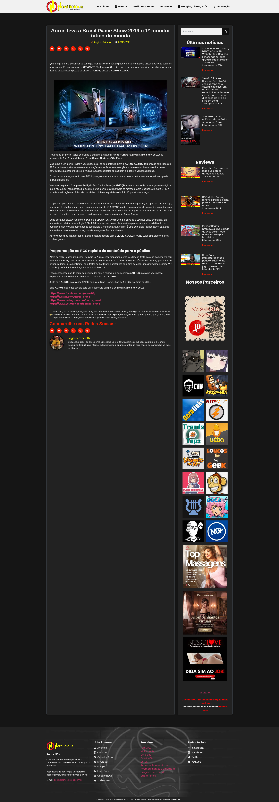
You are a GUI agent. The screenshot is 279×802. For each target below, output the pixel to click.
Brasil (124, 311)
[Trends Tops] (193, 434)
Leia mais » (207, 70)
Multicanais (147, 751)
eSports (115, 314)
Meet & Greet (71, 317)
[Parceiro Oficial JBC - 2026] (205, 318)
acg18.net (205, 692)
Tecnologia (222, 6)
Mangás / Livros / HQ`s (194, 6)
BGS (80, 311)
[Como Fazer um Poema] (193, 507)
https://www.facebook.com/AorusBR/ (72, 293)
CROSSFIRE (100, 314)
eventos (132, 314)
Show (107, 317)
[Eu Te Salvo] (217, 410)
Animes (104, 6)
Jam (167, 314)
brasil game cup (136, 311)
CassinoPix (147, 758)
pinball (100, 317)
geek (155, 314)
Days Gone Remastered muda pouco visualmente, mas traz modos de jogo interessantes (213, 260)
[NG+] (217, 531)
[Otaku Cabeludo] (193, 531)
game (141, 314)
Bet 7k (144, 761)
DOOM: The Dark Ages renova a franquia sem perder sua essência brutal (215, 201)
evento (123, 314)
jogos (55, 317)
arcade (73, 311)
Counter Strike (87, 314)
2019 (54, 311)
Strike (113, 317)
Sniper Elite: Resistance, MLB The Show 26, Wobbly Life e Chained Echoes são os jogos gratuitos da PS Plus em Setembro (215, 55)
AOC (60, 311)
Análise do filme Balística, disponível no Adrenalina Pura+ (215, 119)
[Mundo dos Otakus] (193, 483)
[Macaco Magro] (217, 483)
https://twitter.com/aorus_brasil (70, 296)
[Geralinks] (193, 410)
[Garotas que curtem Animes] (217, 507)
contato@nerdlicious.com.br (68, 779)
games (148, 314)
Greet (161, 314)
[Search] (225, 31)
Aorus (66, 311)
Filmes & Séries (145, 6)
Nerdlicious (90, 317)
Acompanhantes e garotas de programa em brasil (158, 770)
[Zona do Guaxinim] (193, 361)
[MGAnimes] (217, 361)
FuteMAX (146, 747)
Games (167, 6)
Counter (75, 314)
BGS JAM (97, 311)
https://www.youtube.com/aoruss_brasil (75, 303)
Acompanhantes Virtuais (155, 765)
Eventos (122, 6)
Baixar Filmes (148, 775)
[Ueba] (217, 434)
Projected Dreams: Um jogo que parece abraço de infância (215, 170)
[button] (52, 48)
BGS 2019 (87, 311)
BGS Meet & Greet (112, 311)
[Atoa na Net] (217, 386)
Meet (61, 317)
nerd (81, 317)
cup (109, 314)
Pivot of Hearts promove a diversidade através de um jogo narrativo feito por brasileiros (215, 231)
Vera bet (146, 754)
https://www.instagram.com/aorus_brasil (75, 300)
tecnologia (122, 317)
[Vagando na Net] (193, 459)
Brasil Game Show (155, 311)
